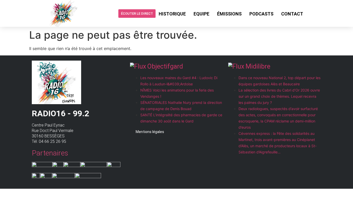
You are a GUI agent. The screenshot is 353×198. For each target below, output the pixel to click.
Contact (292, 13)
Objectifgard (165, 66)
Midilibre (257, 66)
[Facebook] (311, 13)
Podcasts (261, 13)
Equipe (201, 13)
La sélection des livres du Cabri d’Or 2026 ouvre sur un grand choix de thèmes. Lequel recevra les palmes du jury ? (279, 96)
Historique (172, 13)
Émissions (229, 13)
